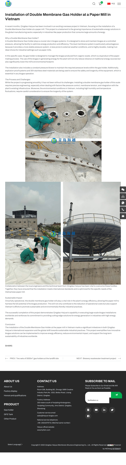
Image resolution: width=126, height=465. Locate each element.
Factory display (10, 391)
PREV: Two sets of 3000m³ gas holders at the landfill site (34, 358)
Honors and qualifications (15, 395)
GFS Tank (8, 414)
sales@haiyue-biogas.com (47, 415)
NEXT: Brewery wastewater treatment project (96, 358)
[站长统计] (110, 445)
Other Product (10, 418)
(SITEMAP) (116, 448)
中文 (113, 3)
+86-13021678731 (44, 423)
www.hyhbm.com (43, 430)
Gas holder (9, 409)
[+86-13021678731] (123, 209)
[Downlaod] (123, 196)
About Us (8, 386)
